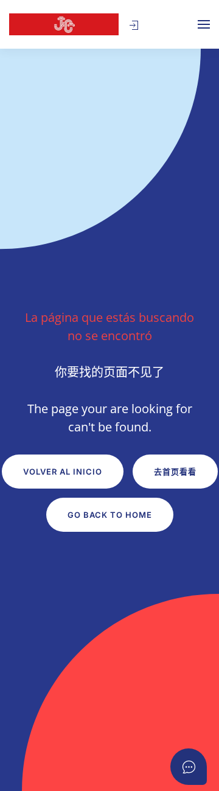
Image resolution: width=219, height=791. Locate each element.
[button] (134, 25)
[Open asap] (188, 766)
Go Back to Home (110, 515)
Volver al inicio (62, 471)
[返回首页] (64, 24)
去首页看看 (175, 471)
